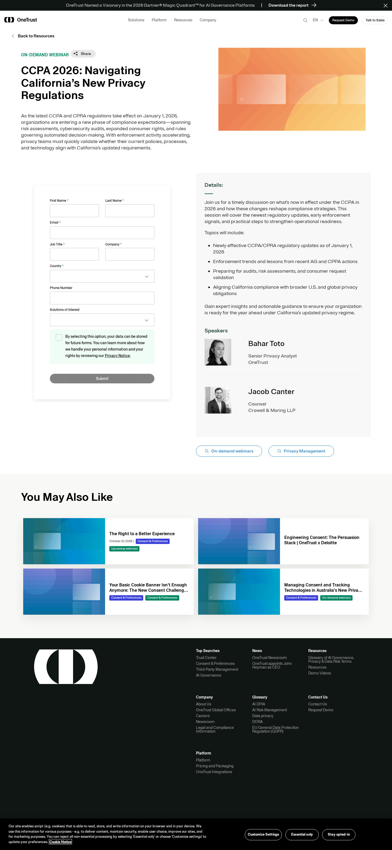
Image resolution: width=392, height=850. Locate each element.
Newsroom (205, 722)
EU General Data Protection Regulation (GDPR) (275, 729)
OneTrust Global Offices (216, 710)
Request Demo (320, 710)
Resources (317, 667)
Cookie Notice (60, 842)
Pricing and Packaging (215, 766)
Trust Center (206, 658)
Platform (203, 760)
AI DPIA (258, 704)
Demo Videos (319, 673)
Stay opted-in (339, 834)
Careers (203, 716)
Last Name (114, 200)
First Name (59, 200)
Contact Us (317, 704)
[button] (387, 5)
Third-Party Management (217, 669)
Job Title (57, 244)
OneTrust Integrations (214, 772)
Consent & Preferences (215, 663)
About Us (203, 704)
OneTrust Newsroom (269, 658)
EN (315, 20)
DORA (257, 722)
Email (55, 222)
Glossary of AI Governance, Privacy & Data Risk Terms (331, 659)
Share (85, 53)
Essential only (302, 834)
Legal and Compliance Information (215, 729)
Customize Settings (263, 834)
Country (57, 266)
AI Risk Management (269, 710)
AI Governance (208, 675)
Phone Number (61, 288)
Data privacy (262, 716)
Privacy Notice (117, 355)
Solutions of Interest (64, 310)
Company (113, 244)
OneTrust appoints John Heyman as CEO (272, 665)
